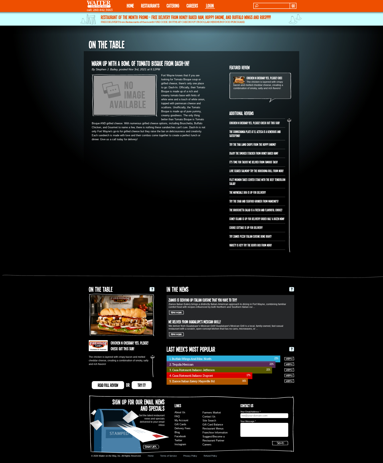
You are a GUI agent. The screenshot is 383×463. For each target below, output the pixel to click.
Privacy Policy (190, 456)
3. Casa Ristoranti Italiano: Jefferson (192, 370)
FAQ (177, 416)
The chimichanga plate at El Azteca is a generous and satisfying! (255, 133)
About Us (180, 412)
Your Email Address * (250, 411)
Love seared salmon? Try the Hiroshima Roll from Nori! (256, 171)
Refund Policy (210, 456)
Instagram (180, 444)
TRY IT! (142, 385)
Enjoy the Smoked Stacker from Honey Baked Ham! (253, 153)
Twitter (178, 440)
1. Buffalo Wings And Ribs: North (190, 359)
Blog (177, 432)
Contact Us (208, 416)
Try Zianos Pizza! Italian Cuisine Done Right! (250, 236)
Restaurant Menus (213, 428)
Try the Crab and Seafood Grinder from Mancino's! (253, 201)
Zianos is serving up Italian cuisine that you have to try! (203, 300)
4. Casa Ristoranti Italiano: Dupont (191, 376)
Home (151, 456)
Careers (192, 5)
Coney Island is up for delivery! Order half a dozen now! (256, 219)
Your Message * (248, 421)
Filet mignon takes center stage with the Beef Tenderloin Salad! (257, 181)
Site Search (209, 420)
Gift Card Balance (212, 424)
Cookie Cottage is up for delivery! (246, 227)
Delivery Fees (183, 428)
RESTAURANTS (150, 5)
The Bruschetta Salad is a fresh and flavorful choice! (255, 210)
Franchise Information (215, 432)
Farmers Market (211, 412)
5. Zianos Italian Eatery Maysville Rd (191, 381)
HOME (130, 5)
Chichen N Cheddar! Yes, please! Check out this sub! (272, 78)
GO (293, 6)
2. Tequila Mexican (181, 364)
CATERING (173, 5)
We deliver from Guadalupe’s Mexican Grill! (195, 321)
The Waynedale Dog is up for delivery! (247, 192)
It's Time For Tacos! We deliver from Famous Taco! (253, 162)
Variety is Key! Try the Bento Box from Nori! (250, 245)
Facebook (180, 436)
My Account (181, 420)
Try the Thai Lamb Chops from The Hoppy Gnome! (252, 144)
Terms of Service (168, 456)
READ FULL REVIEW (108, 385)
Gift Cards (180, 424)
